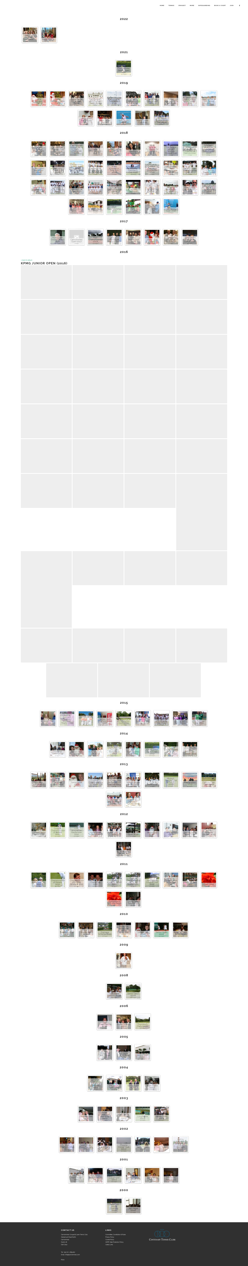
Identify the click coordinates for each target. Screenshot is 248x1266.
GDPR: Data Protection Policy (114, 1242)
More (62, 1259)
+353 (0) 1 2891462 (69, 1252)
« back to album (26, 260)
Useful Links (109, 1244)
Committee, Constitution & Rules (115, 1234)
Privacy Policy (109, 1237)
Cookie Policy (109, 1239)
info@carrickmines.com (72, 1254)
